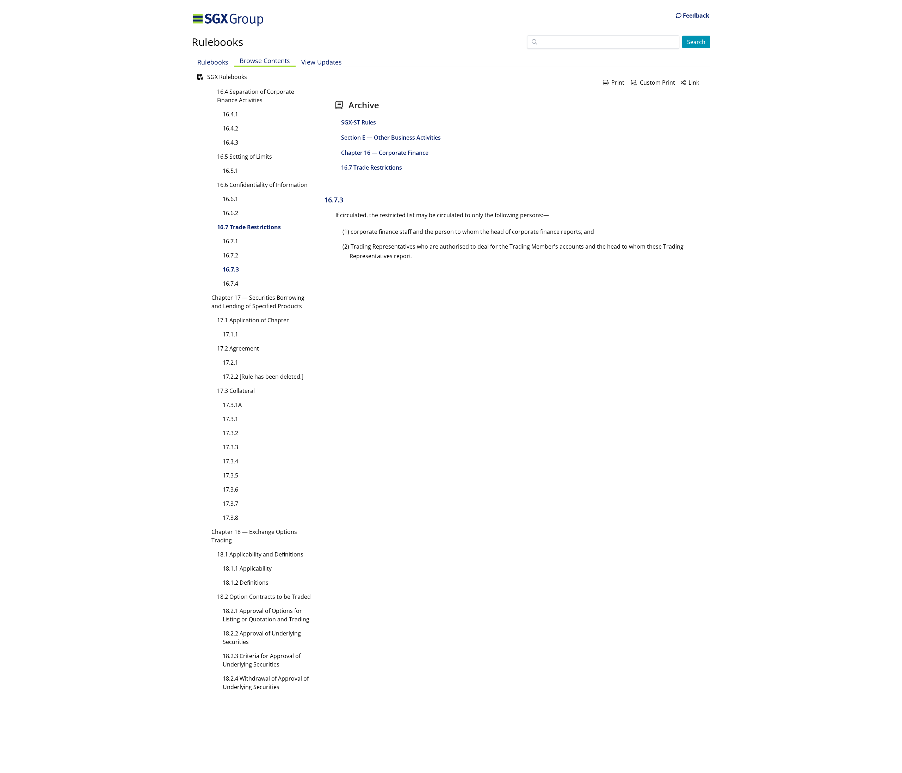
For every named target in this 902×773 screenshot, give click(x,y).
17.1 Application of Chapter (253, 320)
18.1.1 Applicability (247, 568)
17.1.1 (230, 334)
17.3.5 (230, 475)
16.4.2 (230, 128)
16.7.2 (230, 255)
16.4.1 (230, 114)
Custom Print (657, 82)
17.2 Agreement (238, 348)
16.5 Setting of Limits (244, 156)
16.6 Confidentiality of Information (262, 185)
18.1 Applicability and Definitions (260, 554)
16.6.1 (230, 199)
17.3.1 (230, 419)
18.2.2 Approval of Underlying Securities (262, 637)
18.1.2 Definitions (245, 582)
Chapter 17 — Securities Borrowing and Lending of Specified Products (257, 302)
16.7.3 (231, 269)
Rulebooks (217, 42)
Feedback (695, 15)
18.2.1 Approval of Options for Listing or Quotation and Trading (266, 615)
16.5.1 (230, 171)
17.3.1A (232, 405)
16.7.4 (230, 283)
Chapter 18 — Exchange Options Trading (254, 536)
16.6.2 (230, 213)
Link (693, 82)
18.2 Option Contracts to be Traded (264, 597)
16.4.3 (230, 142)
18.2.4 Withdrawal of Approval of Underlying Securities (266, 683)
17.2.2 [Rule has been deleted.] (263, 377)
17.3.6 (230, 489)
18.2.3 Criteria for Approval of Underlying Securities (262, 660)
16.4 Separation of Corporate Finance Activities (255, 96)
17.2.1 (230, 362)
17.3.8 (230, 518)
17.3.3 (230, 447)
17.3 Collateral (236, 391)
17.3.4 (230, 461)
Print (617, 82)
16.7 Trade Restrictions (249, 227)
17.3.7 (230, 503)
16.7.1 (230, 241)
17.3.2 (230, 433)
